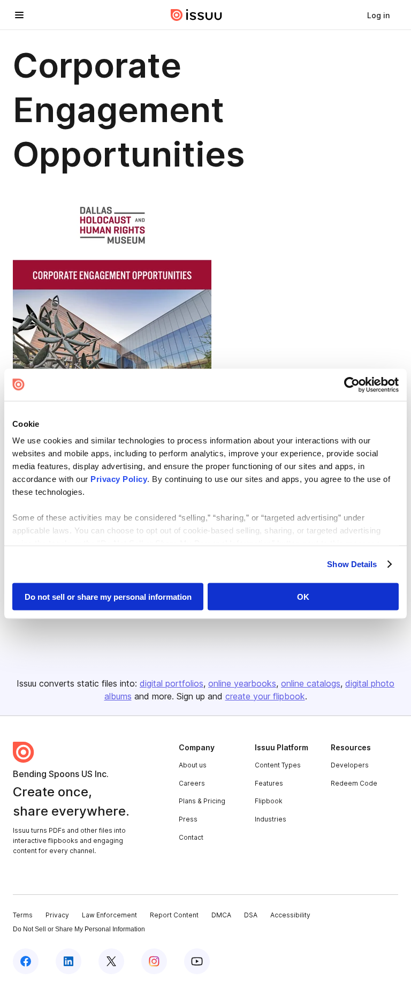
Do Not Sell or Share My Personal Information (79, 929)
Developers (350, 765)
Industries (270, 819)
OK (303, 596)
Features (269, 783)
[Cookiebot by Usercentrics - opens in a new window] (352, 384)
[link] (378, 15)
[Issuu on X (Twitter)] (111, 961)
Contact (191, 837)
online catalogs (310, 683)
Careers (192, 783)
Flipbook (269, 801)
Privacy (57, 915)
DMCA (221, 915)
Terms (23, 915)
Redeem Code (354, 783)
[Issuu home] (196, 15)
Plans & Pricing (202, 801)
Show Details (352, 564)
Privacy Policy (118, 479)
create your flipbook (265, 696)
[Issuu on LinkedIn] (68, 961)
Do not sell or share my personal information (108, 596)
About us (193, 765)
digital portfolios (171, 683)
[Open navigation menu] (19, 15)
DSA (250, 915)
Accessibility (290, 915)
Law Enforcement (109, 915)
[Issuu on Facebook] (26, 961)
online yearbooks (242, 683)
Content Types (278, 765)
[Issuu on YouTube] (197, 961)
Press (188, 819)
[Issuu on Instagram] (154, 961)
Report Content (174, 915)
